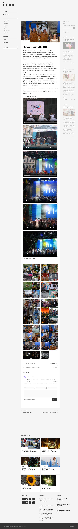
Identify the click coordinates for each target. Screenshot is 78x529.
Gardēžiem (6, 23)
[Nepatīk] (29, 381)
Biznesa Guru (5, 36)
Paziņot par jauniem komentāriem (30, 399)
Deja (4, 28)
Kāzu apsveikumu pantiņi (67, 72)
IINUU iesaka (5, 42)
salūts (37, 367)
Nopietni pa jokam (7, 30)
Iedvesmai (5, 25)
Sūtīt (54, 399)
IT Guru (4, 39)
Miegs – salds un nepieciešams (46, 498)
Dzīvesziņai (5, 14)
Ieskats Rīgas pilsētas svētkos (29, 451)
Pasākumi (5, 26)
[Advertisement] (48, 10)
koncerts (29, 367)
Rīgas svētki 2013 (26, 488)
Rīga (35, 367)
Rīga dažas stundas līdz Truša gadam (29, 470)
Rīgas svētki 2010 (46, 488)
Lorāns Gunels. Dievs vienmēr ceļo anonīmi (63, 505)
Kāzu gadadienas (67, 108)
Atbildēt (55, 381)
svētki (39, 367)
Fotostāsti (5, 33)
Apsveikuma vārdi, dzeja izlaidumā (69, 40)
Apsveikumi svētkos (71, 37)
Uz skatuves (6, 21)
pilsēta (33, 367)
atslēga (27, 367)
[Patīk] (28, 381)
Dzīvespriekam (6, 17)
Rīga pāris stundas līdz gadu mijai (49, 452)
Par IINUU (5, 11)
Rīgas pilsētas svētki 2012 (48, 470)
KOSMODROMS (71, 526)
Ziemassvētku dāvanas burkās (63, 510)
